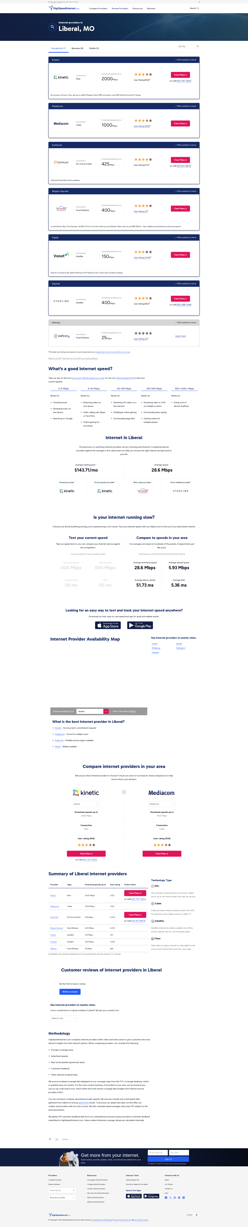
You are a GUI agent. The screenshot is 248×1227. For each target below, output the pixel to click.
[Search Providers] (73, 1190)
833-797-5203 (184, 80)
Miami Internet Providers (95, 1197)
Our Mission (169, 1184)
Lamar (154, 643)
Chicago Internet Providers (96, 1184)
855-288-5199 (184, 304)
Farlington (180, 648)
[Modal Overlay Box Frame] (124, 1157)
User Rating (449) (142, 257)
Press (166, 1193)
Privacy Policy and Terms (121, 1220)
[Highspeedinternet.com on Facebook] (166, 1198)
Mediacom (60, 734)
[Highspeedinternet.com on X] (170, 1198)
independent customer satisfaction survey (112, 352)
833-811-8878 (184, 165)
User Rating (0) (141, 339)
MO (57, 1139)
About (167, 1180)
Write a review (70, 991)
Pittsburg (156, 648)
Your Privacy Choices (141, 1220)
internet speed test (124, 378)
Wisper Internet (56, 928)
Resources (138, 8)
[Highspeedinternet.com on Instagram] (174, 1198)
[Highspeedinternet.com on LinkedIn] (183, 1198)
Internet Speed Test (132, 1180)
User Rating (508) (142, 126)
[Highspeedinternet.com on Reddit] (179, 1198)
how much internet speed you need (87, 378)
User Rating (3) (140, 211)
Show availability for (63, 711)
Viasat (58, 746)
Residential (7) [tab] (58, 48)
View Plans (178, 75)
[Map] (98, 679)
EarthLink (59, 740)
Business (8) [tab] (77, 48)
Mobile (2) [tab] (94, 48)
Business (151, 8)
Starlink (53, 942)
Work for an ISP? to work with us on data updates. (73, 358)
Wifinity (53, 949)
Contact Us (168, 1189)
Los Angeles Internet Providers (97, 1180)
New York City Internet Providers (98, 1193)
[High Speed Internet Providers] (63, 8)
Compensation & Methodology (101, 1220)
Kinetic (133, 711)
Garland (155, 652)
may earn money (56, 2)
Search (193, 8)
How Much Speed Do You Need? (137, 1184)
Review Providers (120, 8)
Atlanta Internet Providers (95, 1202)
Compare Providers (98, 8)
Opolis (179, 643)
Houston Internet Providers (96, 1189)
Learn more (180, 336)
